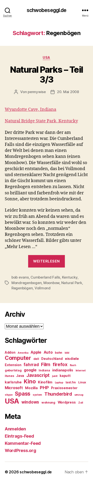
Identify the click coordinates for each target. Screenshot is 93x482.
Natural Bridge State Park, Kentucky (41, 121)
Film (45, 364)
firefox (60, 364)
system (37, 394)
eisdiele (72, 359)
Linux (82, 382)
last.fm (71, 382)
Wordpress (67, 402)
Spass (22, 393)
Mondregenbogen (26, 282)
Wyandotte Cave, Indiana (30, 109)
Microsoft (14, 388)
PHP (44, 387)
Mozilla (31, 388)
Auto (48, 352)
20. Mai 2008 (68, 91)
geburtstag (13, 370)
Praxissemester (64, 388)
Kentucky (70, 277)
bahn (58, 352)
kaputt (65, 376)
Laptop (59, 382)
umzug (78, 394)
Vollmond (43, 288)
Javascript (38, 375)
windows (30, 402)
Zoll (80, 402)
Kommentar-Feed (23, 443)
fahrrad (31, 364)
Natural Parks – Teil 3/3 (46, 74)
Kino (30, 381)
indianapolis (62, 370)
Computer (18, 358)
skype (9, 394)
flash (73, 365)
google (30, 370)
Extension (13, 365)
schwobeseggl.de (47, 10)
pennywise (37, 91)
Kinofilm (45, 382)
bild (67, 352)
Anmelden (15, 428)
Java (20, 376)
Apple (36, 352)
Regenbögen (22, 288)
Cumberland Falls (45, 277)
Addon (10, 352)
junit (54, 376)
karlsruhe (13, 382)
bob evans (20, 277)
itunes (9, 376)
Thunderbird (58, 394)
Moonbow (51, 282)
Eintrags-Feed (19, 436)
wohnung (48, 402)
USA (46, 57)
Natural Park (71, 282)
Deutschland (51, 359)
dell (36, 359)
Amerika (23, 352)
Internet (81, 370)
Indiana (44, 370)
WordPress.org (20, 450)
